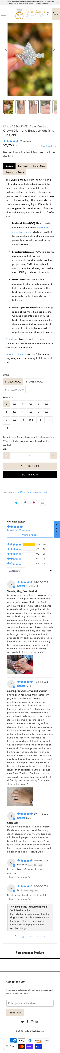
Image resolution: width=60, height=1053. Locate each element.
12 (6, 427)
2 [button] (23, 936)
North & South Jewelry (34, 1031)
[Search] (48, 13)
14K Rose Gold (13, 381)
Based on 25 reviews (18, 530)
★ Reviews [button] (57, 529)
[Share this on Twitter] (16, 502)
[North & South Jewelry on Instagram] (32, 1021)
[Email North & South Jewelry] (37, 1021)
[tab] (9, 166)
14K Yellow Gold (14, 389)
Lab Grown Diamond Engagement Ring (28, 491)
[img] (25, 582)
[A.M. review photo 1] (20, 796)
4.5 (30, 404)
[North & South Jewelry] (30, 14)
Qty (5, 449)
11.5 (48, 420)
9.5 (14, 420)
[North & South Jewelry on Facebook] (27, 1021)
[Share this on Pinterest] (33, 502)
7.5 (30, 412)
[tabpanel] (30, 273)
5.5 (46, 404)
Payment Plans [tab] (39, 166)
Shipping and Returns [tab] (15, 172)
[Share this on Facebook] (25, 502)
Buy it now (30, 474)
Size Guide (47, 146)
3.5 (14, 404)
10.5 (31, 420)
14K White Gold (34, 381)
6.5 (14, 412)
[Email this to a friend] (42, 502)
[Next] (54, 49)
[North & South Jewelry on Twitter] (22, 1021)
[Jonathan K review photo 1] (20, 664)
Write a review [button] (30, 534)
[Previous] (6, 49)
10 (22, 420)
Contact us (12, 339)
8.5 (46, 412)
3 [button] (30, 936)
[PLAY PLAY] (30, 49)
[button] (11, 141)
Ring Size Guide (15, 354)
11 (40, 420)
